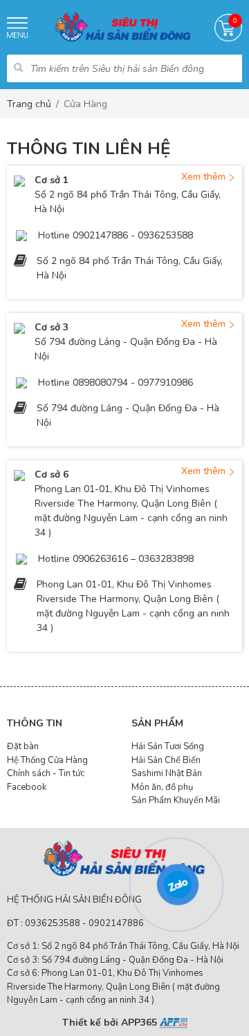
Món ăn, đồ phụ (162, 787)
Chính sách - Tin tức (45, 773)
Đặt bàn (23, 746)
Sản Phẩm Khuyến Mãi (175, 800)
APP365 (140, 1022)
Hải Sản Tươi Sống (167, 746)
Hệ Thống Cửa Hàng (47, 760)
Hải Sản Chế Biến (166, 760)
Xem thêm (204, 176)
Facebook (26, 787)
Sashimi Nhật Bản (166, 773)
